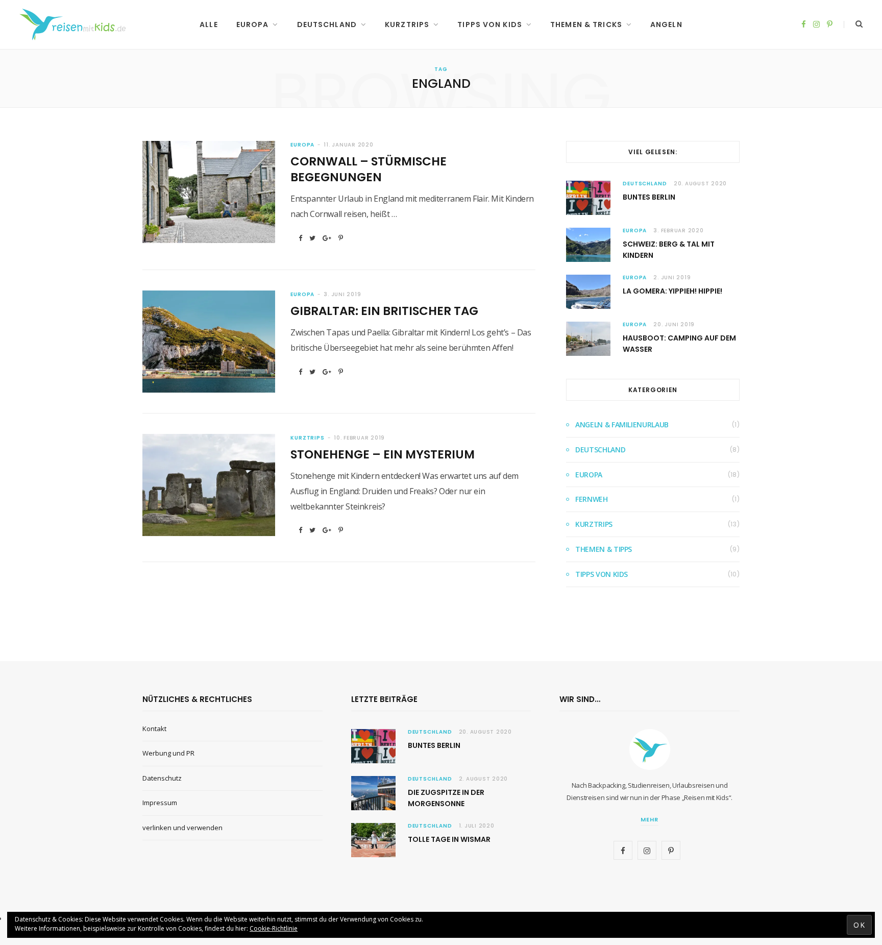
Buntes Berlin (649, 197)
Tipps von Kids (489, 24)
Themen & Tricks (586, 24)
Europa (252, 24)
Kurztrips (407, 24)
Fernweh (591, 499)
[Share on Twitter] (312, 238)
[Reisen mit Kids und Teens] (75, 24)
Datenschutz (162, 778)
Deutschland (327, 24)
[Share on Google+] (327, 238)
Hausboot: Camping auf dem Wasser (679, 343)
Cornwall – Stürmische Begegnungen (368, 169)
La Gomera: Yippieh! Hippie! (672, 291)
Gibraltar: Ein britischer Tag (384, 311)
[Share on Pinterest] (340, 238)
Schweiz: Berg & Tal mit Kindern (669, 249)
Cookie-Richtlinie (274, 928)
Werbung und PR (168, 753)
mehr (649, 819)
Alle (208, 24)
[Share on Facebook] (300, 238)
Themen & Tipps (603, 549)
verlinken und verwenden (182, 827)
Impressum (159, 802)
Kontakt (154, 728)
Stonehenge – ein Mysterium (382, 454)
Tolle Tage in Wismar (449, 839)
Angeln (666, 24)
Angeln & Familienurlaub (622, 424)
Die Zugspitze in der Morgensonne (446, 798)
